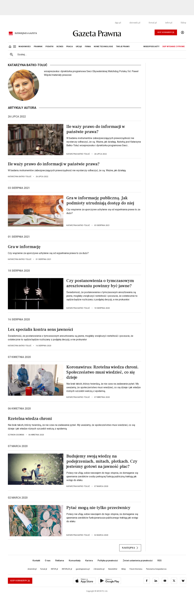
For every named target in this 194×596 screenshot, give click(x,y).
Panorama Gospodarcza (156, 569)
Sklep (183, 22)
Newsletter (112, 569)
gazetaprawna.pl (83, 569)
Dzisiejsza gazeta (26, 33)
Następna (128, 547)
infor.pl (168, 22)
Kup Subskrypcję (165, 32)
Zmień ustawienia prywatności (138, 560)
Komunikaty (74, 560)
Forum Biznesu (136, 569)
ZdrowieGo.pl (99, 569)
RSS (159, 560)
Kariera (89, 560)
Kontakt (36, 560)
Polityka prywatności (108, 560)
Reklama (59, 560)
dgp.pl (118, 22)
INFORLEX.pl (67, 569)
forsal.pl (153, 22)
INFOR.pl (54, 569)
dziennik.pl (134, 22)
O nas (47, 560)
